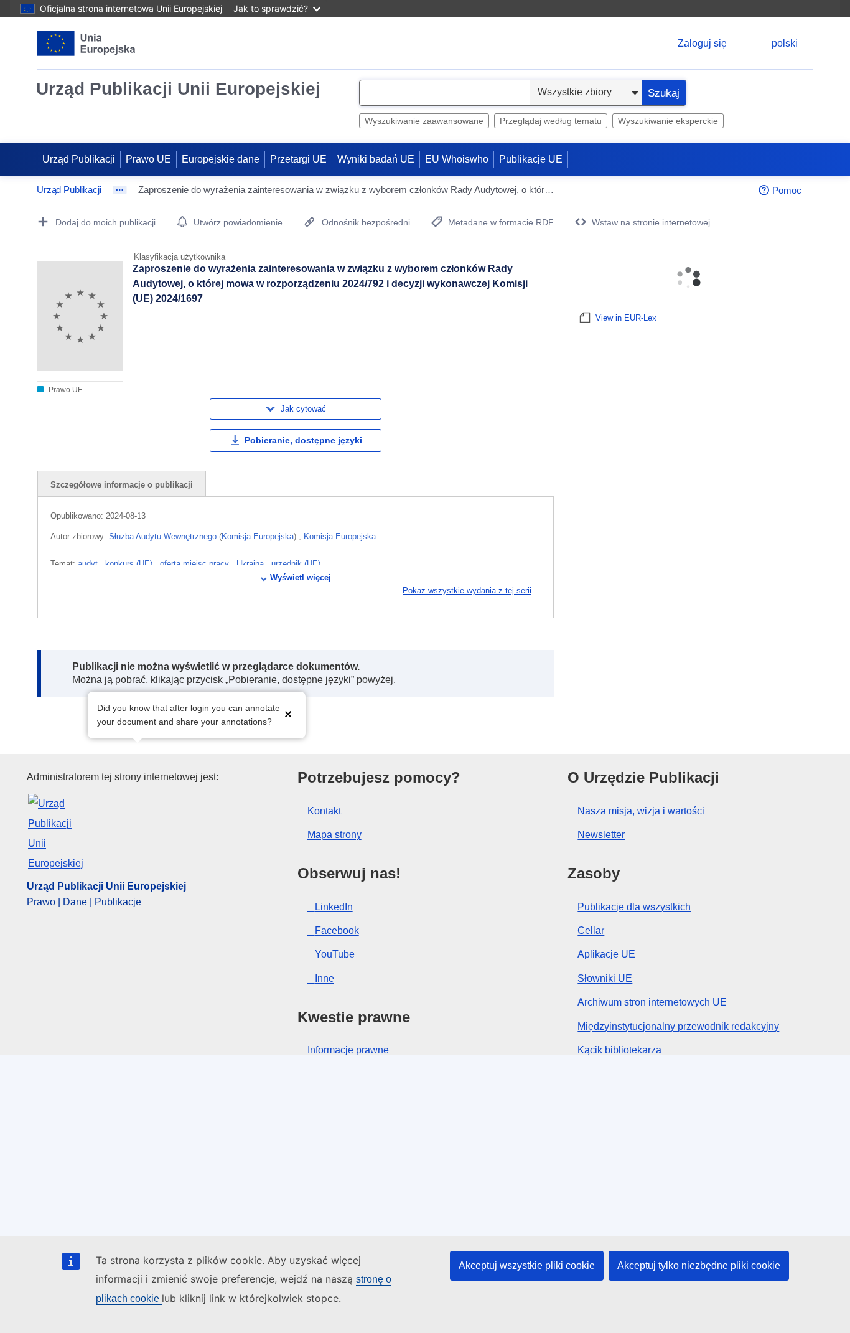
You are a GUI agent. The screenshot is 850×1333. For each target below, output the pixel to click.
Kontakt (324, 811)
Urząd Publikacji (78, 159)
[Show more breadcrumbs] (120, 189)
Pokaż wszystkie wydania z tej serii (467, 590)
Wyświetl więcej (300, 577)
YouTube (335, 954)
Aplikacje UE (606, 954)
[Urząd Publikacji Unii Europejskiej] (86, 43)
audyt (89, 563)
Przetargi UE (298, 159)
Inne (324, 978)
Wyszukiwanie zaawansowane (424, 121)
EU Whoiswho (456, 159)
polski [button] (785, 43)
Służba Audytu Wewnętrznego (163, 536)
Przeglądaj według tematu (551, 121)
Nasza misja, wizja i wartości (640, 811)
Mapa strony (334, 834)
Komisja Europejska (258, 536)
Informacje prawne (348, 1050)
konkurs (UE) (130, 563)
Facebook (337, 930)
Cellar (590, 930)
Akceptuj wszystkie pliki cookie (527, 1265)
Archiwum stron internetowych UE (652, 1002)
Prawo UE (148, 159)
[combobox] (445, 92)
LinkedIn (334, 907)
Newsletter (601, 834)
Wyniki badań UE (375, 159)
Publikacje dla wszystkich (634, 907)
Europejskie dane (220, 159)
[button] (288, 714)
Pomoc (786, 190)
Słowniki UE (604, 978)
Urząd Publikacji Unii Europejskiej (178, 88)
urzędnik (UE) (295, 563)
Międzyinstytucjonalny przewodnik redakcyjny (678, 1026)
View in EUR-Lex (625, 318)
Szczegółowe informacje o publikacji (121, 484)
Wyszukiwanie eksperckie (668, 121)
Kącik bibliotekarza (619, 1050)
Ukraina (251, 563)
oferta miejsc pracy (195, 563)
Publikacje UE (531, 159)
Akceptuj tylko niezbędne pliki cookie (698, 1265)
